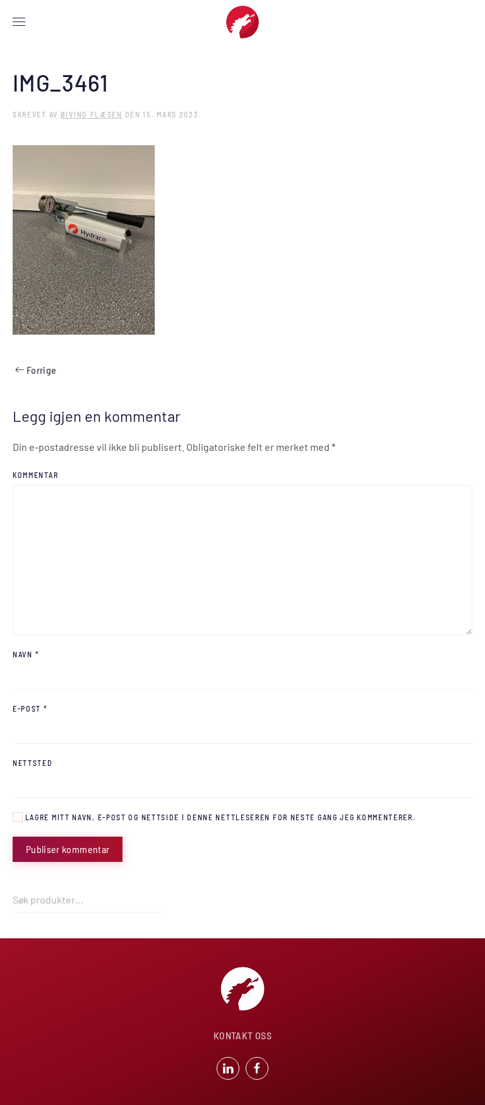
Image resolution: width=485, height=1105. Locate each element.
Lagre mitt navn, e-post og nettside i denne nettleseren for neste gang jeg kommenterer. (219, 817)
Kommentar (35, 474)
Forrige (41, 370)
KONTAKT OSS (242, 1035)
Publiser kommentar (67, 849)
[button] (19, 22)
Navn (26, 654)
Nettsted (33, 762)
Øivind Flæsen (92, 114)
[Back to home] (242, 22)
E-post (30, 708)
